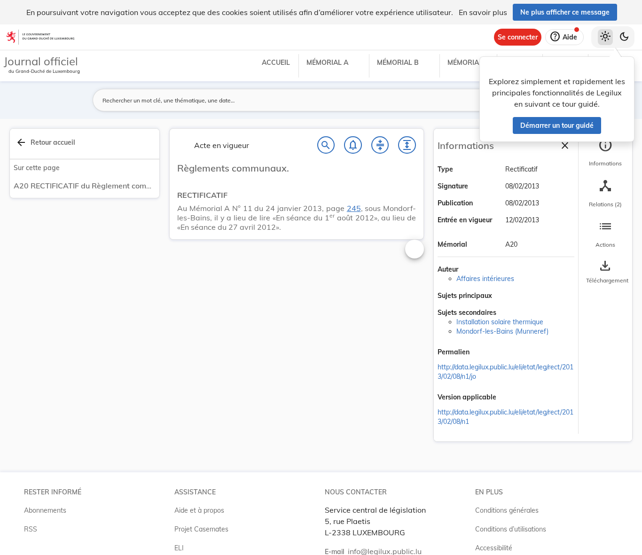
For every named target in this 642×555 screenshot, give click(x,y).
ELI (179, 548)
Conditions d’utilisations (510, 529)
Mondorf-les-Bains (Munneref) (502, 331)
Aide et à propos (199, 510)
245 (354, 208)
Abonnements (45, 510)
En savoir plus (483, 12)
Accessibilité (493, 548)
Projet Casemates (201, 529)
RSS (30, 529)
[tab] (605, 152)
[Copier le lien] (482, 353)
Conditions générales (507, 510)
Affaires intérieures (485, 278)
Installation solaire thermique (499, 322)
